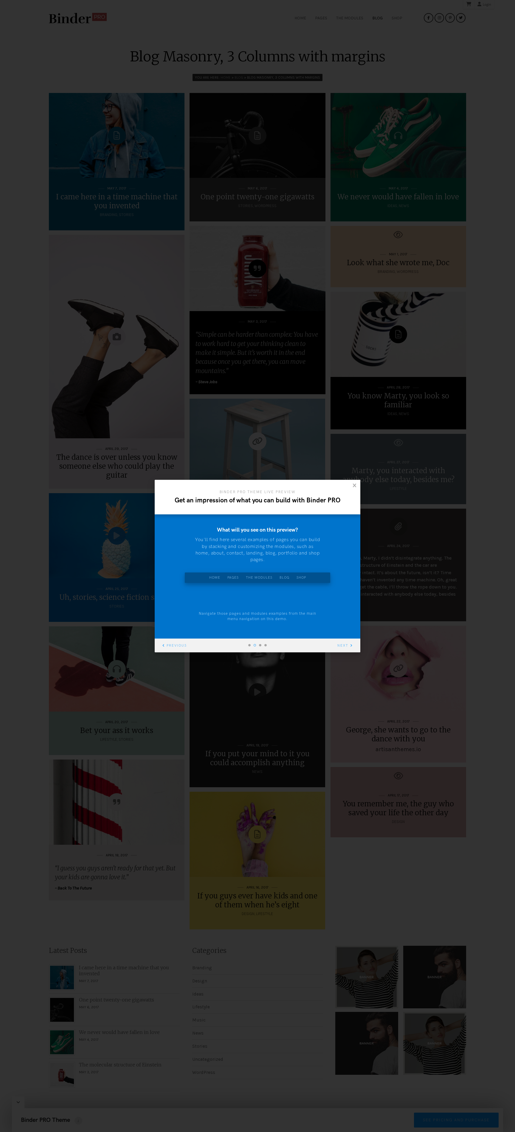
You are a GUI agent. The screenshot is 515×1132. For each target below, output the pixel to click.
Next (342, 645)
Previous (177, 645)
